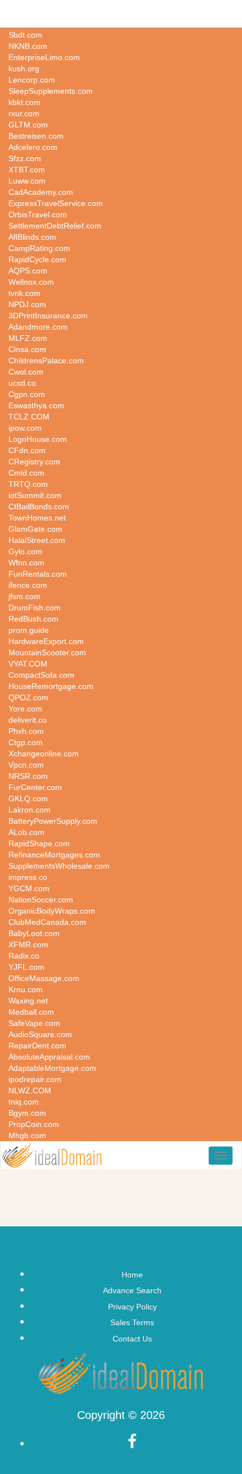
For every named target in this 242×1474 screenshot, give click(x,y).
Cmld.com (26, 472)
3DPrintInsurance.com (48, 315)
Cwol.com (25, 371)
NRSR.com (28, 776)
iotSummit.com (34, 495)
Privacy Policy (132, 1306)
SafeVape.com (34, 1023)
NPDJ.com (27, 304)
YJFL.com (26, 966)
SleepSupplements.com (50, 90)
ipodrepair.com (34, 1079)
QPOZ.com (28, 697)
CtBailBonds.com (38, 506)
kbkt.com (24, 102)
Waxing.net (28, 1000)
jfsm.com (24, 596)
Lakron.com (29, 809)
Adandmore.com (38, 326)
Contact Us (132, 1338)
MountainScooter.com (47, 652)
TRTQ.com (28, 484)
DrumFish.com (34, 607)
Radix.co (23, 955)
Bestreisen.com (36, 135)
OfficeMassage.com (43, 978)
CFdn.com (27, 450)
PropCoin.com (33, 1124)
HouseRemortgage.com (50, 686)
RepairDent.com (37, 1045)
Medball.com (31, 1011)
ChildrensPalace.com (46, 360)
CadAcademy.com (40, 192)
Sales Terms (132, 1322)
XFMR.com (28, 944)
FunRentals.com (37, 573)
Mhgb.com (27, 1135)
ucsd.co (22, 382)
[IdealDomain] (52, 1156)
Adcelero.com (32, 147)
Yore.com (25, 708)
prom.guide (28, 630)
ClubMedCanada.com (47, 922)
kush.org (23, 68)
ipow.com (25, 427)
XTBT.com (26, 169)
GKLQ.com (28, 798)
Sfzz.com (24, 158)
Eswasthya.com (36, 405)
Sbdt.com (25, 34)
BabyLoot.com (34, 933)
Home (132, 1274)
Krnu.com (25, 989)
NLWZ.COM (29, 1090)
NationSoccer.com (40, 899)
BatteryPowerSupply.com (52, 820)
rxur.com (23, 113)
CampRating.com (39, 248)
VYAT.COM (27, 663)
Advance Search (132, 1290)
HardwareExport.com (46, 641)
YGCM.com (29, 888)
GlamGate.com (35, 528)
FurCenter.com (35, 787)
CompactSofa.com (41, 674)
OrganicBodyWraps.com (51, 910)
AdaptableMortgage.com (52, 1068)
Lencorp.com (31, 79)
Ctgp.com (25, 742)
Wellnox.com (31, 281)
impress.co (27, 877)
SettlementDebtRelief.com (54, 225)
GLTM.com (28, 124)
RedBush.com (33, 618)
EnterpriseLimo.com (44, 57)
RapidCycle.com (37, 259)
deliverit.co (27, 719)
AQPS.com (27, 270)
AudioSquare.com (40, 1034)
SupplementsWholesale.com (59, 865)
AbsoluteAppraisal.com (49, 1056)
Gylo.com (25, 551)
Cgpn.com (26, 394)
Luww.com (27, 180)
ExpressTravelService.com (55, 203)
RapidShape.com (39, 843)
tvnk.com (24, 293)
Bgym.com (27, 1112)
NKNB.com (27, 46)
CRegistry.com (34, 461)
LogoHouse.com (37, 439)
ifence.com (27, 585)
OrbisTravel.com (37, 214)
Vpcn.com (26, 764)
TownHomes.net (37, 517)
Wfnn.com (26, 562)
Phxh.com (26, 731)
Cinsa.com (27, 349)
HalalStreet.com (36, 540)
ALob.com (26, 832)
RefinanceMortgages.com (54, 854)
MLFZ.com (27, 338)
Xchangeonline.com (43, 753)
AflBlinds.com (32, 236)
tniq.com (23, 1101)
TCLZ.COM (29, 416)
